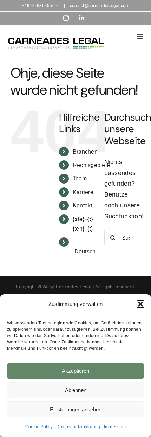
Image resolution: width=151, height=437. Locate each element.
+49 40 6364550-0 (40, 5)
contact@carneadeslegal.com (99, 5)
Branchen (85, 152)
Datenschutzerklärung (78, 426)
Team (80, 178)
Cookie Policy (39, 426)
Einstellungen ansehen (75, 409)
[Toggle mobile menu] (140, 36)
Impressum (115, 426)
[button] (140, 304)
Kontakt (82, 205)
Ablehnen (75, 390)
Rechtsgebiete (91, 165)
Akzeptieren (75, 371)
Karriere (83, 192)
